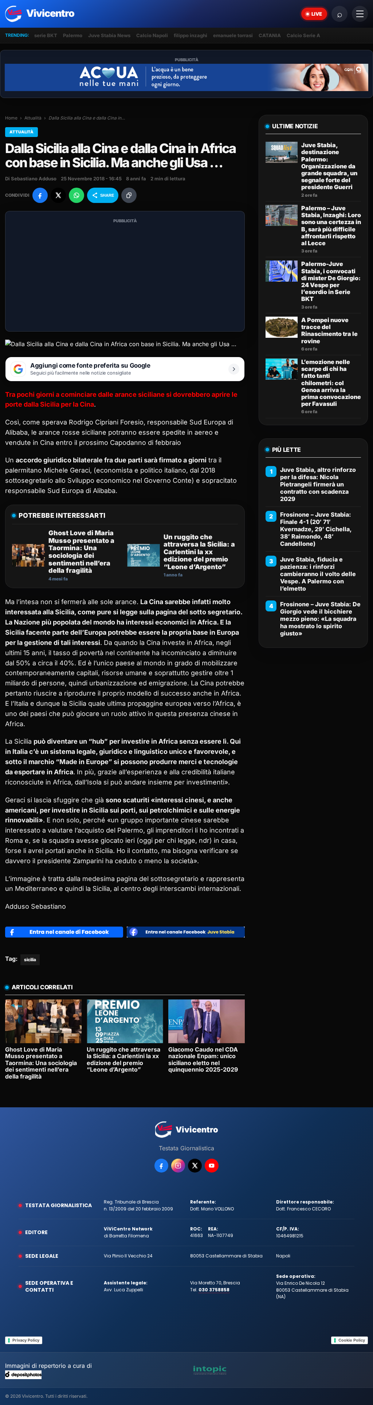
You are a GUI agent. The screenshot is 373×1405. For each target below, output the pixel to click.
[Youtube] (212, 1166)
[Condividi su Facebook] (40, 195)
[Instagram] (178, 1166)
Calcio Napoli (152, 35)
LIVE (316, 14)
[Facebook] (161, 1166)
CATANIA (270, 35)
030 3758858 (214, 1290)
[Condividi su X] (58, 195)
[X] (195, 1166)
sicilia (30, 959)
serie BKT (45, 35)
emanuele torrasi (233, 35)
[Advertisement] (125, 276)
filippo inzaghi (190, 35)
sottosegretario (29, 480)
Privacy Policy (25, 1340)
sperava (54, 422)
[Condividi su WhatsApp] (76, 195)
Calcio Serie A (303, 35)
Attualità (33, 118)
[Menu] (360, 14)
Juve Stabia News (109, 35)
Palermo (72, 35)
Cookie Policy (351, 1340)
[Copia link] (129, 195)
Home (11, 118)
